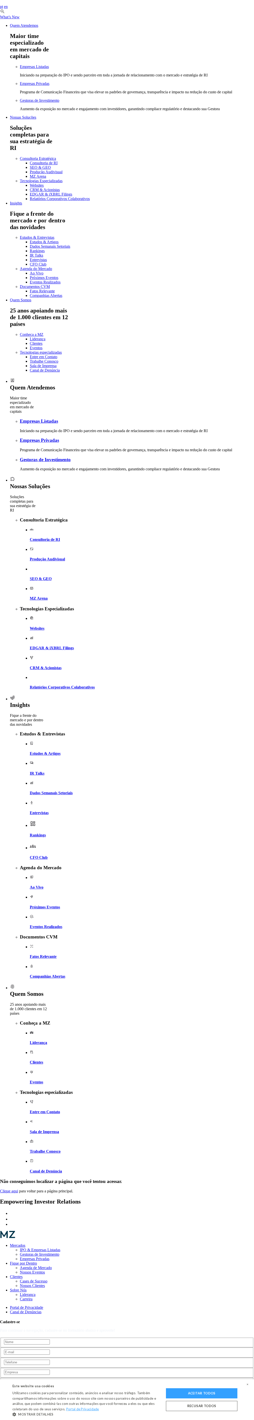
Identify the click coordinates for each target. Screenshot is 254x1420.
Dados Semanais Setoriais (50, 246)
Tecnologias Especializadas (41, 181)
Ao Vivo (36, 273)
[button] (2, 12)
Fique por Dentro (23, 1263)
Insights (16, 203)
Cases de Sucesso (33, 1281)
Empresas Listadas (34, 67)
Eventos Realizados (45, 282)
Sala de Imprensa (43, 366)
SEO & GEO (40, 167)
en (6, 6)
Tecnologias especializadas (41, 352)
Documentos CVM (35, 286)
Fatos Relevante (42, 291)
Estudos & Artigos (44, 242)
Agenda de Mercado (36, 1268)
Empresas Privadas (34, 83)
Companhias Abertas (46, 295)
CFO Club (38, 264)
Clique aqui (9, 1191)
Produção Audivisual (46, 172)
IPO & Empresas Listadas (40, 1250)
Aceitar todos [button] (202, 1393)
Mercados (17, 1245)
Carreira (26, 1299)
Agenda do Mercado (36, 269)
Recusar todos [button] (201, 1406)
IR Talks (36, 255)
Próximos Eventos (44, 278)
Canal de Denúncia (45, 370)
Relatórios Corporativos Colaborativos (60, 199)
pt (1, 6)
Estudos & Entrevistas (37, 237)
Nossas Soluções (23, 117)
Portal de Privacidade (26, 1307)
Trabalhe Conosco (44, 361)
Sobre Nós (18, 1290)
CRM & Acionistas (45, 190)
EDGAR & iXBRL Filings (51, 194)
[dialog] (127, 1399)
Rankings (37, 251)
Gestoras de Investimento (39, 100)
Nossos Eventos (32, 1272)
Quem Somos (20, 300)
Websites (37, 185)
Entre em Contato (43, 357)
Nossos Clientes (32, 1285)
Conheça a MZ (31, 334)
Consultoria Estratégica (38, 158)
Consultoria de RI (44, 163)
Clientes (36, 343)
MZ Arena (38, 176)
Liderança (37, 339)
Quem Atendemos (24, 25)
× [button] (248, 1384)
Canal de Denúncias (25, 1312)
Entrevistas (38, 260)
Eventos (36, 348)
